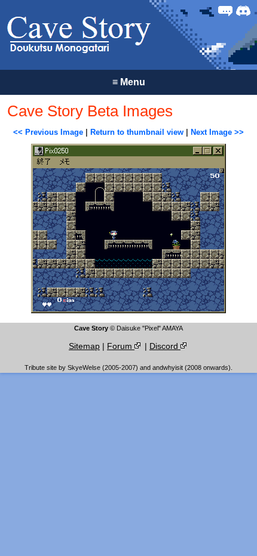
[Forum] (225, 11)
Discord (164, 346)
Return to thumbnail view (136, 132)
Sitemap (84, 346)
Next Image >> (217, 132)
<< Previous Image (48, 132)
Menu (128, 82)
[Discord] (243, 11)
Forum (120, 346)
